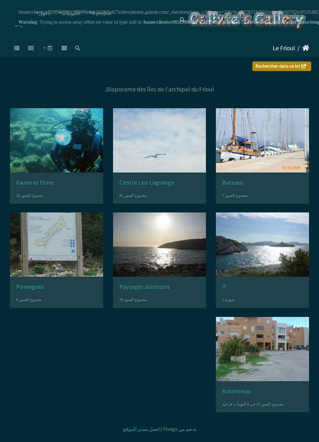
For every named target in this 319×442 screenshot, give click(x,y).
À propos (101, 13)
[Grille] (31, 48)
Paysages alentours (144, 286)
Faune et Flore (35, 182)
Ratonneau (236, 391)
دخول (44, 13)
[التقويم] (47, 48)
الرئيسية (305, 48)
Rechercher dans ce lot (278, 66)
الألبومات (71, 13)
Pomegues (30, 286)
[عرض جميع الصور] (64, 48)
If (224, 286)
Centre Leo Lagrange (146, 182)
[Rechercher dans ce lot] (77, 48)
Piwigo (170, 429)
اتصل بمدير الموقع (141, 429)
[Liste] (17, 48)
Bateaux (233, 182)
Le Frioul (284, 48)
